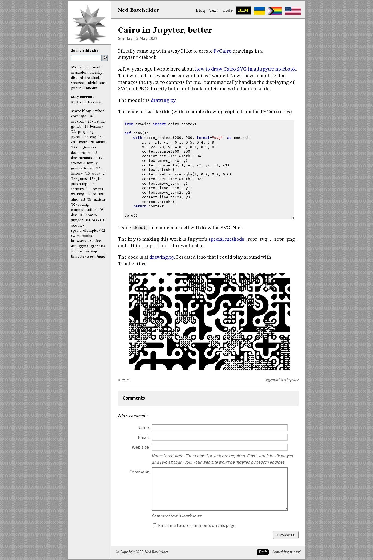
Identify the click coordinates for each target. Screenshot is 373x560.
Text (213, 10)
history (77, 173)
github (76, 88)
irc (87, 78)
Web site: (141, 447)
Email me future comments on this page (196, 525)
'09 (100, 194)
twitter (98, 189)
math (83, 142)
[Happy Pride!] (275, 11)
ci (104, 173)
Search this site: (85, 51)
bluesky (96, 73)
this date (77, 256)
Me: (75, 67)
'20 (91, 142)
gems (82, 179)
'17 (100, 158)
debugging (79, 246)
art (83, 199)
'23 (73, 132)
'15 (87, 173)
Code (227, 10)
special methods (226, 239)
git (98, 179)
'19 (73, 147)
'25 (89, 121)
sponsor (78, 83)
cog (93, 137)
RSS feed (78, 102)
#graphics (274, 380)
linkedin (90, 88)
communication (84, 210)
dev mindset (80, 153)
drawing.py (163, 100)
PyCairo (223, 51)
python (99, 111)
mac (81, 251)
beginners (86, 147)
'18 (95, 153)
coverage (78, 116)
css (90, 241)
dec (98, 241)
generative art (82, 168)
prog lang (86, 132)
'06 (101, 210)
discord (77, 78)
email (95, 67)
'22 (86, 137)
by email (95, 102)
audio (100, 142)
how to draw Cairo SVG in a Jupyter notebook (245, 69)
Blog (200, 10)
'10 (89, 194)
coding (83, 205)
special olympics (84, 231)
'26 (90, 116)
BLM (243, 10)
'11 (88, 189)
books (87, 236)
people (76, 225)
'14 (73, 179)
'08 (89, 199)
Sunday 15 (128, 39)
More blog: (81, 111)
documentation (83, 158)
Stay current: (83, 97)
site (102, 83)
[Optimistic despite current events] (293, 11)
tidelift (92, 83)
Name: (143, 427)
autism (99, 199)
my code (78, 121)
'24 (86, 127)
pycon (76, 137)
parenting (79, 184)
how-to (91, 215)
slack (95, 78)
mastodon (79, 73)
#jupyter (291, 380)
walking (77, 194)
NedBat (138, 10)
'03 (101, 220)
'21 (100, 137)
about (84, 67)
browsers (78, 241)
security (77, 189)
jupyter (77, 220)
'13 (91, 179)
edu (74, 142)
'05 (81, 215)
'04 (87, 220)
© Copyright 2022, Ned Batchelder (142, 552)
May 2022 (148, 39)
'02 (102, 231)
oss (94, 220)
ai (94, 194)
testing (99, 121)
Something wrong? (286, 552)
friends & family (84, 163)
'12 (92, 184)
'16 (98, 168)
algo (74, 199)
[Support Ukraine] (259, 11)
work (96, 173)
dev (74, 215)
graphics (98, 246)
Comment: (139, 472)
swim (75, 236)
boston (95, 127)
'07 (73, 205)
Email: (144, 437)
